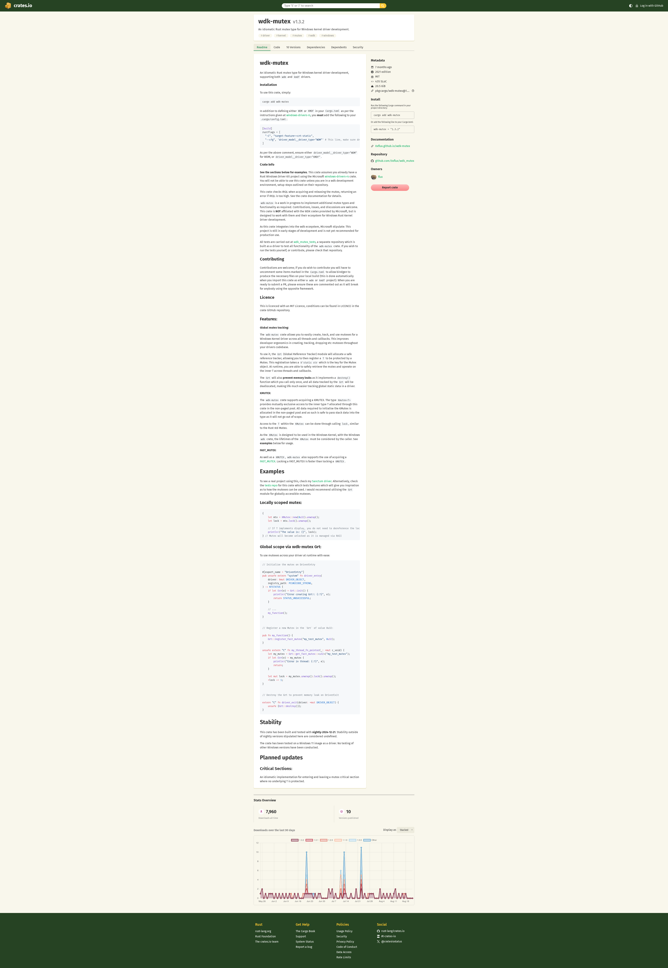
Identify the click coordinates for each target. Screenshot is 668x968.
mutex (297, 35)
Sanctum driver (321, 481)
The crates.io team (267, 941)
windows (327, 35)
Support (301, 936)
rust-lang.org (263, 931)
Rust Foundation (265, 936)
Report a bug (304, 946)
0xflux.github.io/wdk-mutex (392, 146)
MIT (377, 76)
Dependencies (316, 47)
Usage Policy (344, 931)
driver (265, 35)
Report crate (390, 187)
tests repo (271, 485)
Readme (262, 47)
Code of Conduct (346, 946)
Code (277, 47)
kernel (281, 35)
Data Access (343, 952)
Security (358, 47)
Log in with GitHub (651, 5)
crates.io (23, 5)
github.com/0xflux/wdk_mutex (394, 160)
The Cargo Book (305, 931)
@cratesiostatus (389, 941)
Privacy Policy (345, 941)
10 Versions (293, 47)
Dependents (339, 47)
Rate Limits (343, 957)
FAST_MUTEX (267, 461)
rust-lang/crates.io (390, 931)
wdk (311, 35)
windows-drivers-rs (298, 115)
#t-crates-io (386, 936)
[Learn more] (413, 91)
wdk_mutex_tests (305, 242)
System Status (305, 941)
